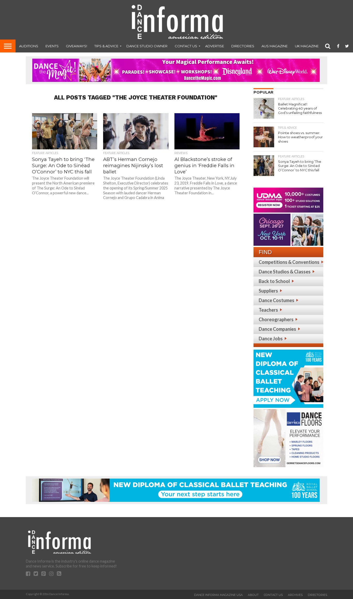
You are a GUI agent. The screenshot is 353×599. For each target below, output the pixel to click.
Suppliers (268, 291)
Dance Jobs (271, 338)
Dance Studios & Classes (285, 271)
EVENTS (52, 46)
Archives (295, 595)
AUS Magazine (275, 46)
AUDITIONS (28, 46)
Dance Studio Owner (146, 46)
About (253, 595)
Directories (242, 46)
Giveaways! (76, 46)
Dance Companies (277, 329)
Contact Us (186, 46)
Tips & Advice (106, 46)
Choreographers (276, 319)
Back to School (274, 281)
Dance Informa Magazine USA (218, 595)
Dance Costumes (276, 300)
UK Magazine (307, 46)
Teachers (268, 310)
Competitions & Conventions (289, 262)
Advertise (214, 46)
